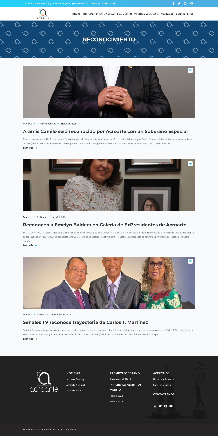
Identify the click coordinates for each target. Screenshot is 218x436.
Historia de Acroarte (163, 379)
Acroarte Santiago (75, 379)
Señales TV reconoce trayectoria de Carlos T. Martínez (85, 322)
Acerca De (167, 13)
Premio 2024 (116, 395)
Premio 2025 (116, 401)
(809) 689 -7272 (80, 3)
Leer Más (28, 147)
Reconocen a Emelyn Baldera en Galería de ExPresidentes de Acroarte (104, 225)
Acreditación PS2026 (120, 379)
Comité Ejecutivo (162, 384)
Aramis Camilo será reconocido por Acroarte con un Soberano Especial (105, 131)
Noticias (88, 13)
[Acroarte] (43, 13)
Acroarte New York (75, 384)
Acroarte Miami (74, 390)
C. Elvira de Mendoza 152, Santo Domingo (46, 3)
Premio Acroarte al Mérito (114, 13)
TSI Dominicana (69, 429)
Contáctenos (185, 13)
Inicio (76, 13)
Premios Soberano (146, 13)
